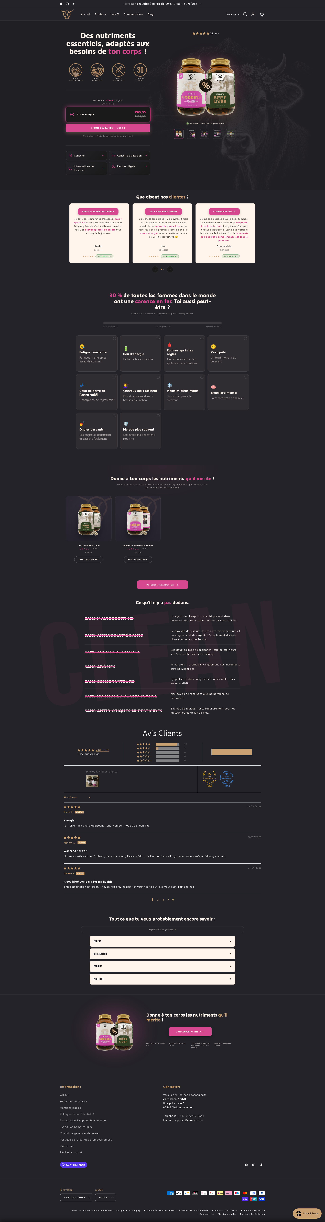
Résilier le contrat (71, 1152)
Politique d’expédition (253, 1210)
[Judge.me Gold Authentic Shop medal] (209, 778)
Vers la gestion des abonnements (184, 1094)
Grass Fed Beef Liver (89, 545)
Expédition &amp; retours (76, 1126)
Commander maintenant (190, 1032)
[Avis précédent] (155, 269)
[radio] (108, 114)
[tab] (161, 269)
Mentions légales (70, 1107)
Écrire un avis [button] (231, 752)
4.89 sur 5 (102, 750)
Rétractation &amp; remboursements (83, 1120)
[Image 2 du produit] (191, 134)
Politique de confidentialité (77, 1114)
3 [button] (163, 899)
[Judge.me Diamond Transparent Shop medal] (226, 778)
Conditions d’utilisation (224, 1210)
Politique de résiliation (252, 1214)
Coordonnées (207, 1214)
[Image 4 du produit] (217, 134)
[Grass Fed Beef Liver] (89, 518)
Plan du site (67, 1145)
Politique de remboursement (159, 1210)
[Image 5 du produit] (230, 134)
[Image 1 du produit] (178, 134)
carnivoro (84, 1210)
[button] (245, 14)
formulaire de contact (73, 1101)
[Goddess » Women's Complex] (138, 518)
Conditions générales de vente (79, 1133)
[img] (72, 807)
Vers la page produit (89, 559)
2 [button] (158, 899)
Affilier (64, 1094)
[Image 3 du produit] (204, 134)
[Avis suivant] (170, 269)
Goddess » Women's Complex (138, 545)
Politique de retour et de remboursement (86, 1139)
